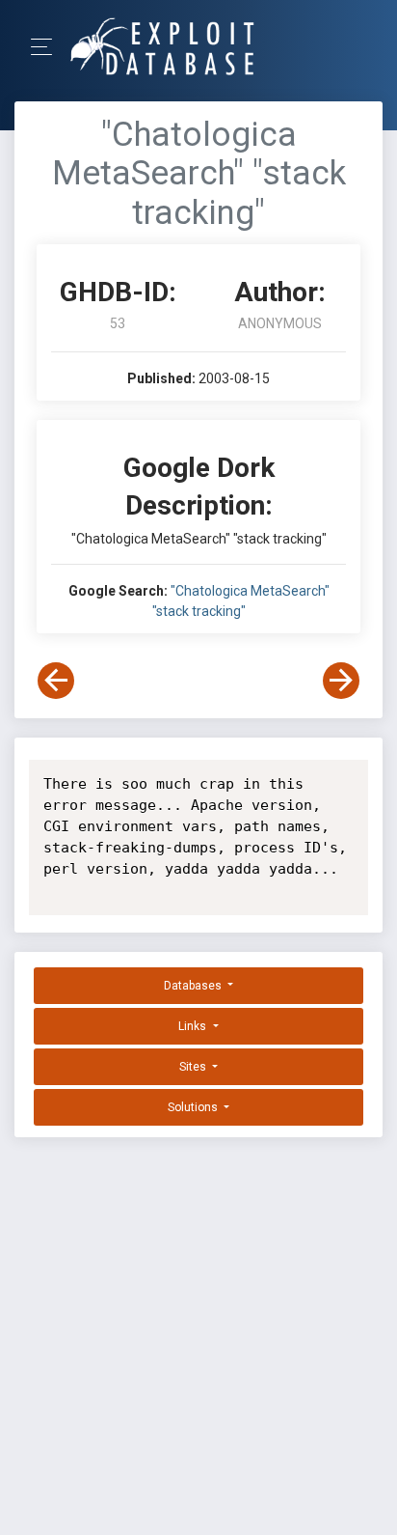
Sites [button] (194, 1067)
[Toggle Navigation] (48, 47)
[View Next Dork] (341, 680)
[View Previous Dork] (56, 680)
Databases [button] (194, 985)
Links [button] (193, 1026)
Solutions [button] (194, 1107)
